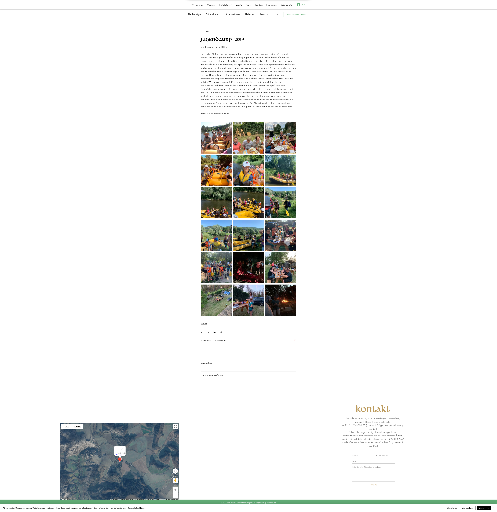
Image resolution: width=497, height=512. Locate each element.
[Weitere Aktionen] (294, 31)
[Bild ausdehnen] (216, 138)
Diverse (204, 323)
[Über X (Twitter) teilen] (208, 332)
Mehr (263, 14)
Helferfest (250, 14)
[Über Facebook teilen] (202, 332)
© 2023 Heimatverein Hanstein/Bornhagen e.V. (238, 503)
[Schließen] (493, 508)
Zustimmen (484, 508)
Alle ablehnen (467, 508)
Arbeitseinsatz (232, 14)
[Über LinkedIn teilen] (214, 332)
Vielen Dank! (373, 445)
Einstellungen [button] (452, 508)
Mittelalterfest (213, 14)
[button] (277, 14)
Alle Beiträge (194, 14)
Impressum (260, 503)
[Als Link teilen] (221, 332)
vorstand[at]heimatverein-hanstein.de (372, 421)
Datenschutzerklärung (136, 508)
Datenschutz (271, 503)
